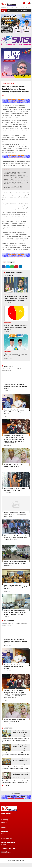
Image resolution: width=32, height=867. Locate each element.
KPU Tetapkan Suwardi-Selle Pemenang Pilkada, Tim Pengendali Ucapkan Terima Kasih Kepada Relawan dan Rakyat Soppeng (16, 298)
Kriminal (28, 7)
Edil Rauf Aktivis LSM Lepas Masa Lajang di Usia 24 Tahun (14, 465)
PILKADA (3, 827)
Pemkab (17, 7)
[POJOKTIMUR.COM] (8, 5)
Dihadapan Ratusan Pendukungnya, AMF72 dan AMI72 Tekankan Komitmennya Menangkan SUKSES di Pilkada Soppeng (16, 174)
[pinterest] (16, 266)
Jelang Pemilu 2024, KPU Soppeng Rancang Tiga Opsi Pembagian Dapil (15, 513)
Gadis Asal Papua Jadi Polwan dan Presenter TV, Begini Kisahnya (14, 489)
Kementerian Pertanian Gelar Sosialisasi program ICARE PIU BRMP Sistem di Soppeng (21, 773)
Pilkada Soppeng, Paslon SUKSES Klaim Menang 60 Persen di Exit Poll (16, 355)
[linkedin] (20, 266)
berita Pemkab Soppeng (16, 764)
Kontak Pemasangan (6, 845)
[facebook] (4, 266)
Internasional (4, 7)
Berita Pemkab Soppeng (16, 736)
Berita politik (10, 83)
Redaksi (3, 833)
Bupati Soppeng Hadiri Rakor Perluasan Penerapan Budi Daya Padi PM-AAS (15, 587)
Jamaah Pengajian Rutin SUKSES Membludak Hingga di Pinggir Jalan (13, 187)
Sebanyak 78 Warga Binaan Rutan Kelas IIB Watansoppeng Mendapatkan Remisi (15, 386)
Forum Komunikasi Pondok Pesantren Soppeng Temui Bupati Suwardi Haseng (20, 731)
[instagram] (7, 816)
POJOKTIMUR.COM (20, 860)
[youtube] (9, 816)
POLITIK (3, 825)
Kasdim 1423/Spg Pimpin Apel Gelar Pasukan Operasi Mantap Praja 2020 (15, 562)
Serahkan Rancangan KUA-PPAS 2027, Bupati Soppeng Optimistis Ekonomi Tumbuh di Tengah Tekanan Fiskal (21, 745)
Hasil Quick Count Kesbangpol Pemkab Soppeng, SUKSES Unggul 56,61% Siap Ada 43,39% (15, 327)
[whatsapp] (12, 266)
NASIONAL (4, 822)
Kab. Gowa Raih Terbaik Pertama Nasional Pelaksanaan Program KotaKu (14, 411)
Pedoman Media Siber (6, 838)
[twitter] (8, 266)
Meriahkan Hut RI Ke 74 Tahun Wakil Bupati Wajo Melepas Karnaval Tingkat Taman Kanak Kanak (15, 537)
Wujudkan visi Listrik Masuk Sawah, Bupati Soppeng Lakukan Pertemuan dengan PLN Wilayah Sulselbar (15, 612)
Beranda (4, 83)
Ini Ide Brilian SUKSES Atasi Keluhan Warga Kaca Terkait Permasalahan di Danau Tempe (16, 182)
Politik (22, 7)
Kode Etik (3, 836)
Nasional (12, 7)
